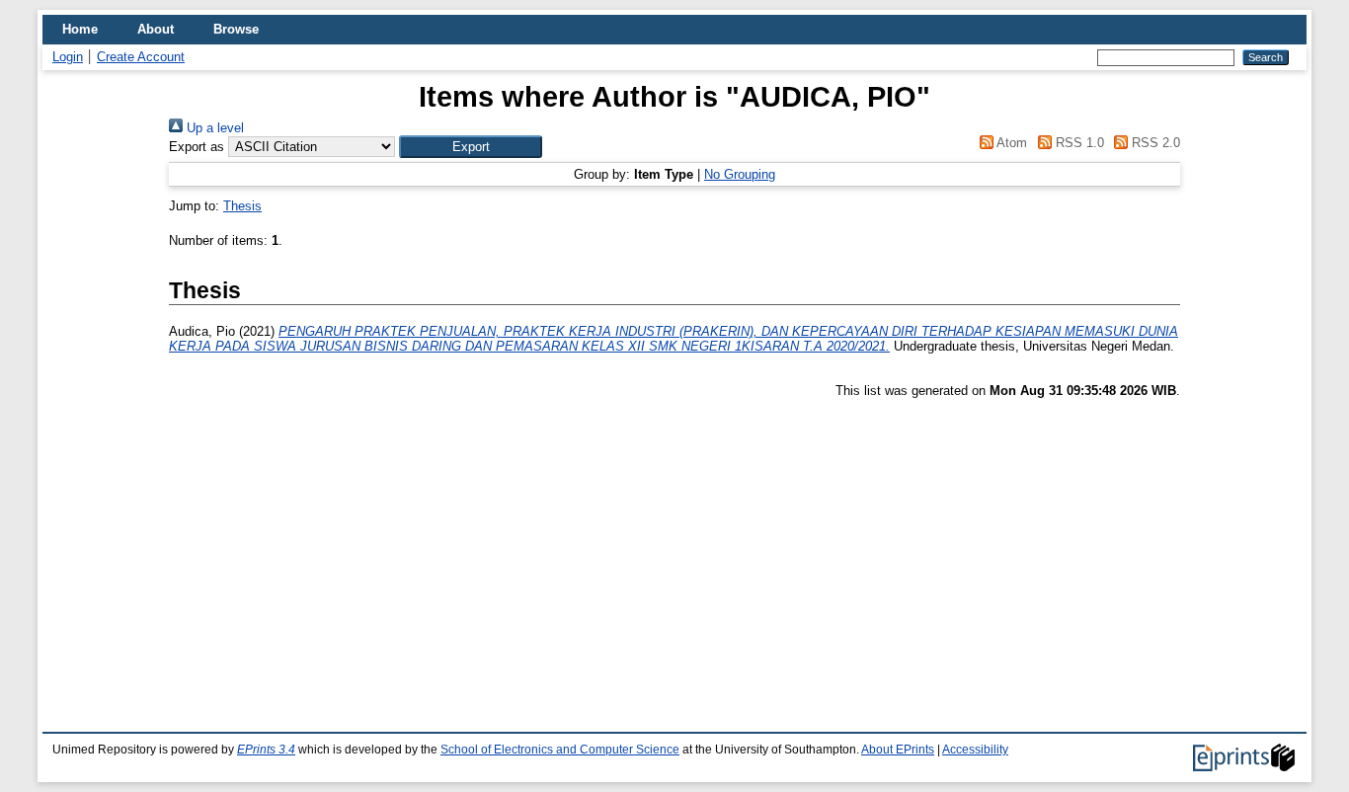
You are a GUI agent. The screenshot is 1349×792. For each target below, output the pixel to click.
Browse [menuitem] (236, 29)
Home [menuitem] (80, 29)
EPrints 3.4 (266, 749)
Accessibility (975, 749)
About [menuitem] (155, 29)
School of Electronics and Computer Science (559, 749)
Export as (196, 146)
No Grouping (739, 174)
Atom (1010, 142)
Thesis (242, 205)
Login (67, 56)
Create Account (141, 56)
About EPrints (897, 749)
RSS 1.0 (1077, 142)
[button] (470, 146)
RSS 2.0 (1154, 142)
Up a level (213, 127)
